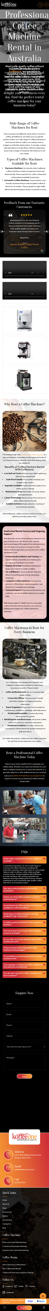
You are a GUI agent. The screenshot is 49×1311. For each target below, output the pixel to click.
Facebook (9, 1286)
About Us (5, 1204)
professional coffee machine (32, 454)
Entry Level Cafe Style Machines (14, 1242)
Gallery (5, 1216)
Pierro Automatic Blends (11, 1269)
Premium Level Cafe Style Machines (15, 1250)
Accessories (7, 1212)
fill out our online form (34, 776)
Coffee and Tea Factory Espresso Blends (17, 1273)
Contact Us (6, 1224)
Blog (4, 1228)
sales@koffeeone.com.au (24, 1169)
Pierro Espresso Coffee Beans (14, 1265)
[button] (46, 4)
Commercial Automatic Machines (14, 1246)
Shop (4, 1208)
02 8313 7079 (17, 776)
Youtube (32, 1286)
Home (4, 1200)
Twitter (21, 1286)
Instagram (10, 1292)
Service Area (7, 1220)
